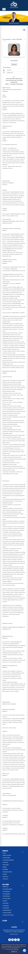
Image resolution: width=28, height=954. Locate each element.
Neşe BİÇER (14, 60)
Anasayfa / (11, 23)
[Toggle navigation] (4, 9)
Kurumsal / (16, 23)
